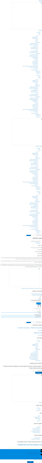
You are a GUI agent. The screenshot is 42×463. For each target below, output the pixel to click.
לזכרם (37, 36)
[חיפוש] (28, 235)
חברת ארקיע (38, 288)
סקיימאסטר (23, 288)
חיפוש (41, 235)
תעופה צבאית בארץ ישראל (34, 67)
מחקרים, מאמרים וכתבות (34, 43)
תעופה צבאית (38, 53)
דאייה (37, 49)
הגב (41, 458)
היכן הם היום (36, 46)
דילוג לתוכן (40, 0)
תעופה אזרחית (37, 42)
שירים (37, 39)
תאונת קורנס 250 (38, 333)
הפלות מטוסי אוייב (35, 62)
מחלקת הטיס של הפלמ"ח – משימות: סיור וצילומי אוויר (30, 328)
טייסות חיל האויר (35, 63)
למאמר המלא (40, 330)
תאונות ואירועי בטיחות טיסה (33, 44)
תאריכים (36, 41)
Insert (30, 462)
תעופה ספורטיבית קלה (34, 51)
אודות (39, 33)
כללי (39, 34)
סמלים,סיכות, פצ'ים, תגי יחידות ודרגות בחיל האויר (30, 66)
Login (40, 297)
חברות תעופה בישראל (34, 48)
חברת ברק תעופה (33, 288)
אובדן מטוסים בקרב (35, 57)
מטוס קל (29, 288)
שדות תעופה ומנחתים (34, 47)
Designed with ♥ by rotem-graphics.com (30, 445)
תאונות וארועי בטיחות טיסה (33, 56)
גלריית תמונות (37, 71)
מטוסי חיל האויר (35, 61)
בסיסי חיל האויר (35, 64)
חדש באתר (38, 340)
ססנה (26, 288)
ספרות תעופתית (35, 38)
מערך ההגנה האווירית (34, 69)
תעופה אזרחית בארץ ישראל (33, 52)
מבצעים (36, 59)
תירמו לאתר (38, 72)
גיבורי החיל (36, 68)
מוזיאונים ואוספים (35, 37)
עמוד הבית (38, 32)
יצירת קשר (38, 73)
